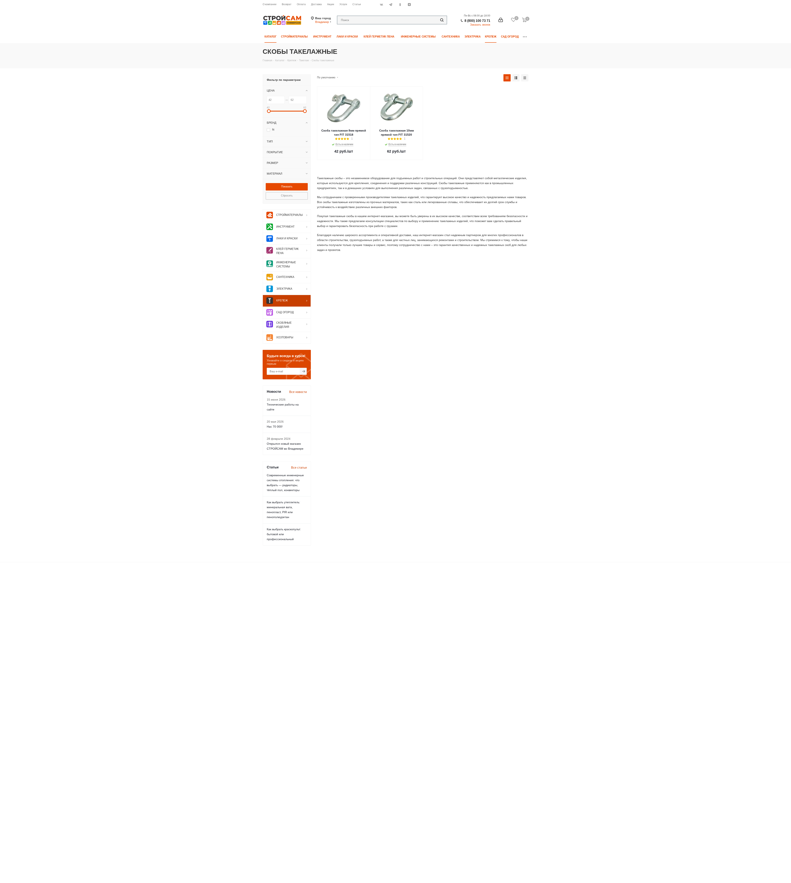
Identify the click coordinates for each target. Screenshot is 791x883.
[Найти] (442, 20)
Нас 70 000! (275, 426)
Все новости (298, 392)
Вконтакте (381, 4)
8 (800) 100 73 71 (477, 20)
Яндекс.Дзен (409, 4)
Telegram (390, 4)
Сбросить (287, 195)
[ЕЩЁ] (524, 37)
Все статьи (299, 467)
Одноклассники (400, 4)
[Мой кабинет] (500, 20)
